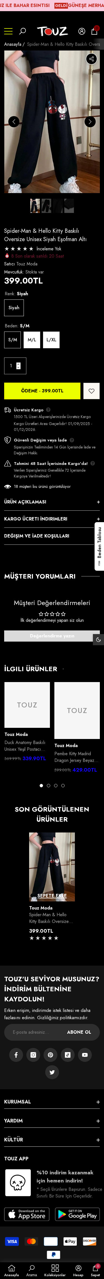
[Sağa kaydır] (90, 121)
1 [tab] (41, 785)
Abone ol (79, 1032)
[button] (22, 31)
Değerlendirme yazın (52, 636)
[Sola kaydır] (13, 121)
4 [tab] (63, 785)
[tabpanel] (27, 723)
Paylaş (91, 58)
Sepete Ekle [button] (52, 895)
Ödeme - (42, 391)
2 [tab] (48, 785)
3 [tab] (55, 785)
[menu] (8, 31)
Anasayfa (12, 44)
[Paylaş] (91, 58)
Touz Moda (26, 264)
